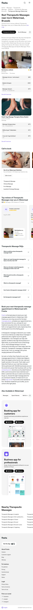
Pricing (3, 569)
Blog (3, 557)
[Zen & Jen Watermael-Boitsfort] (16, 171)
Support (4, 574)
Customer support (6, 554)
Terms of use (5, 589)
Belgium (10, 9)
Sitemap (4, 559)
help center (9, 379)
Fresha (4, 315)
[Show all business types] (30, 395)
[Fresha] (5, 3)
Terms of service (6, 587)
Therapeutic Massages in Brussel (10, 522)
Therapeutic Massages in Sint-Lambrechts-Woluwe (13, 517)
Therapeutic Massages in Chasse (10, 519)
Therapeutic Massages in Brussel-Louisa (12, 524)
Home (3, 7)
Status (3, 577)
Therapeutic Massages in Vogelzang (11, 527)
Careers (4, 552)
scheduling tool (6, 370)
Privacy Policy (5, 584)
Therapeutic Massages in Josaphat (10, 514)
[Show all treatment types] (30, 32)
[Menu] (29, 3)
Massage (9, 7)
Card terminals (5, 572)
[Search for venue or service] (25, 3)
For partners (5, 566)
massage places (6, 321)
